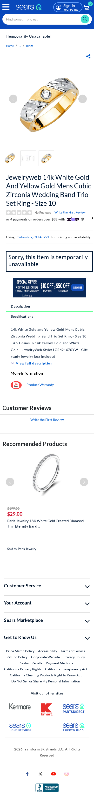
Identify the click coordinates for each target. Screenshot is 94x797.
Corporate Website (45, 657)
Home (10, 46)
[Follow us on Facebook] (27, 773)
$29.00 (14, 514)
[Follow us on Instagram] (66, 773)
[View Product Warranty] (16, 385)
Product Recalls (30, 663)
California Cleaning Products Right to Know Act (46, 675)
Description (20, 306)
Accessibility (47, 651)
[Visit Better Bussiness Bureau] (47, 787)
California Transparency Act (66, 669)
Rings (29, 46)
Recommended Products (34, 443)
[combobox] (47, 19)
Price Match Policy (20, 651)
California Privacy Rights (22, 669)
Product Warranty (40, 385)
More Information (27, 373)
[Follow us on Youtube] (53, 773)
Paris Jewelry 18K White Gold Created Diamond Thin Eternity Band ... (45, 523)
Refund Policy (17, 657)
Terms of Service (73, 651)
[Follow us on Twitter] (40, 773)
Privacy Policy (74, 657)
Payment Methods (59, 663)
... (20, 46)
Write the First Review (70, 212)
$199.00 (13, 508)
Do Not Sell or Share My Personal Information (45, 681)
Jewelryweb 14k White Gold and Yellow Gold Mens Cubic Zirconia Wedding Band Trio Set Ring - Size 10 (48, 190)
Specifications (22, 316)
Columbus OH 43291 (33, 237)
